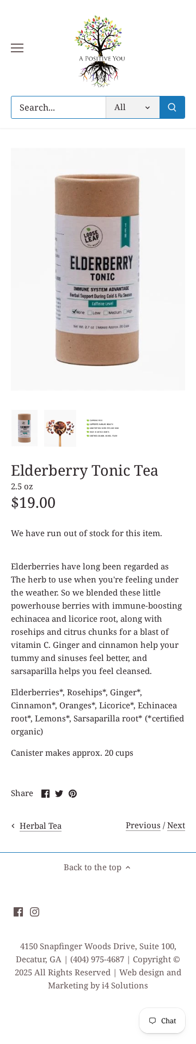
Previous (143, 825)
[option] (24, 428)
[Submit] (172, 107)
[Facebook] (18, 911)
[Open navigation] (17, 48)
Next (176, 825)
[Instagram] (34, 911)
